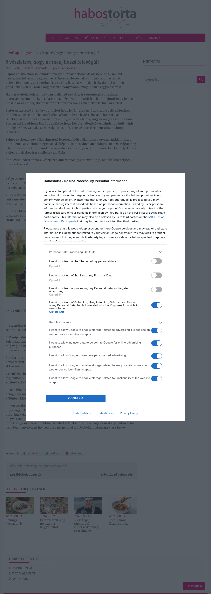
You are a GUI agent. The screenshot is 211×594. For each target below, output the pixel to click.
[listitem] (105, 252)
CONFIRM (75, 398)
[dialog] (105, 297)
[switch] (156, 261)
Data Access (105, 413)
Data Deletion (82, 413)
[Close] (177, 181)
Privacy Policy (129, 413)
